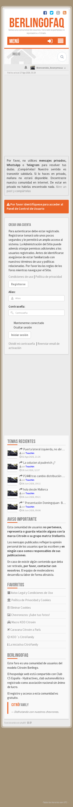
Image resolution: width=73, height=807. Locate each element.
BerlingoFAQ (36, 23)
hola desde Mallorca (35, 489)
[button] (50, 41)
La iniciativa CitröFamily (23, 644)
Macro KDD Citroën (23, 622)
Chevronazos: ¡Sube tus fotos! (30, 615)
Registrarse (18, 284)
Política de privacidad (48, 277)
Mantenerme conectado (29, 323)
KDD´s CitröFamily (22, 637)
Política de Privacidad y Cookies (31, 600)
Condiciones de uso (21, 277)
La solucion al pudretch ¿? (39, 463)
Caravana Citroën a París (25, 630)
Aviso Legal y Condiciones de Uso (31, 593)
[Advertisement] (36, 116)
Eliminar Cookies (20, 607)
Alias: (12, 292)
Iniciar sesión (19, 335)
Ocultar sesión (23, 327)
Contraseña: (17, 306)
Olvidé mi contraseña (22, 344)
